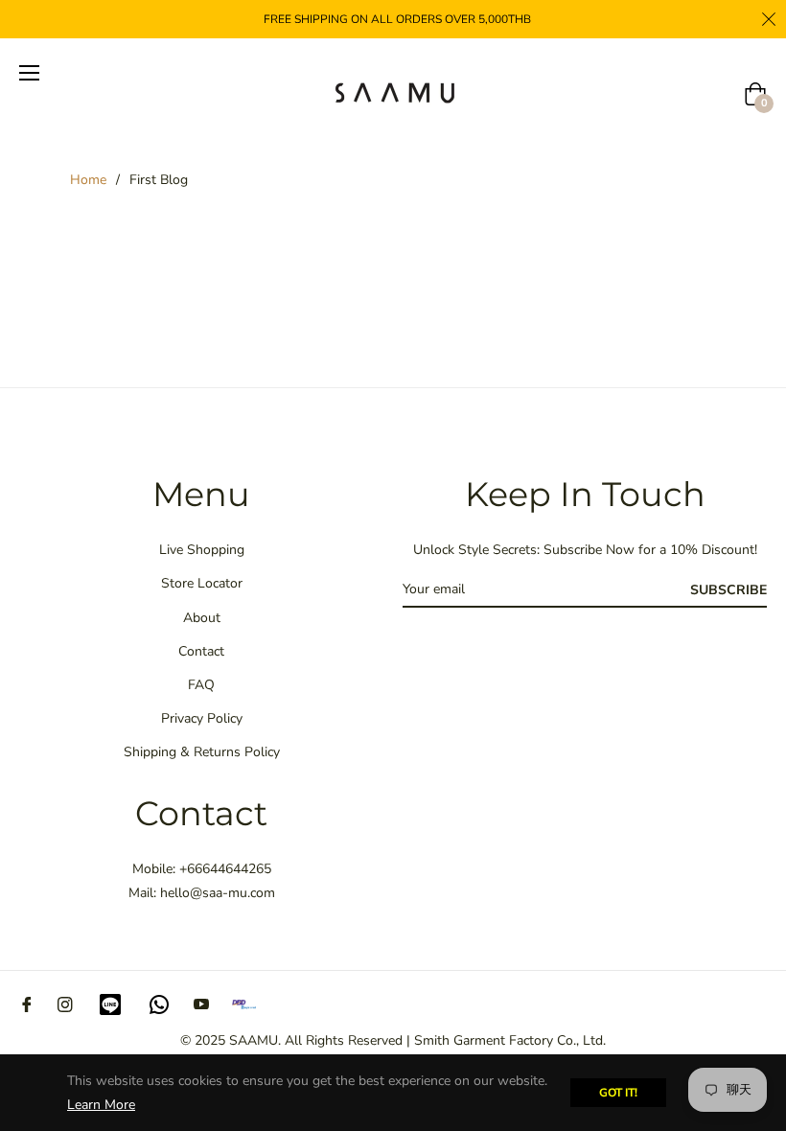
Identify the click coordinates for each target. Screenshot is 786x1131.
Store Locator (202, 583)
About (201, 618)
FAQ (201, 685)
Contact (201, 651)
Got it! (618, 1092)
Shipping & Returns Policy (202, 752)
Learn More (101, 1105)
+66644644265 (225, 869)
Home (88, 180)
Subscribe (728, 590)
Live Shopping (201, 550)
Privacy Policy (202, 718)
